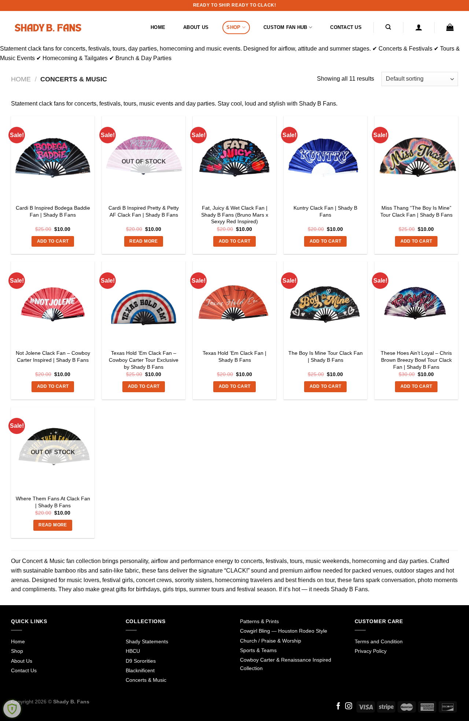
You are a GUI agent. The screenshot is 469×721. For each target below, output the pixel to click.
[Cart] (450, 27)
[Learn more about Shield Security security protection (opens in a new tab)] (12, 709)
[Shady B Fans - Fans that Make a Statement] (47, 27)
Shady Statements (147, 641)
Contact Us (346, 27)
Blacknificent (140, 670)
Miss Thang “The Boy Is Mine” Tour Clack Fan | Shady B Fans (416, 211)
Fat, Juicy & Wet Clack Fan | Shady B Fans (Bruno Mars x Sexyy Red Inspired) (234, 214)
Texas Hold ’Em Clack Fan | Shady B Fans (234, 356)
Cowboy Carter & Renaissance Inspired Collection (285, 664)
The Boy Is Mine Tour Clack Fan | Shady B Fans (325, 356)
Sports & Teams (258, 650)
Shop (233, 27)
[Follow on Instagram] (348, 706)
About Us (195, 27)
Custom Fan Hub (285, 27)
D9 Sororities (141, 661)
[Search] (388, 27)
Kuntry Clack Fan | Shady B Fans (325, 211)
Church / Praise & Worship (270, 641)
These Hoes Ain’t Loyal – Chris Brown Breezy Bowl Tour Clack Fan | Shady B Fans (416, 359)
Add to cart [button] (53, 241)
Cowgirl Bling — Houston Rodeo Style (283, 631)
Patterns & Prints (259, 621)
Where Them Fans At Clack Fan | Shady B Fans (53, 502)
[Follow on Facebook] (338, 706)
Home (158, 27)
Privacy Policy (371, 651)
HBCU (133, 651)
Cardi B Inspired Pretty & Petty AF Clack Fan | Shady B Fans (143, 211)
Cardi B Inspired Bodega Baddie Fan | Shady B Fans (53, 211)
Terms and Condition (379, 641)
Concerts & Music (146, 680)
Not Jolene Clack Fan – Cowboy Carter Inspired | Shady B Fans (53, 356)
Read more (143, 241)
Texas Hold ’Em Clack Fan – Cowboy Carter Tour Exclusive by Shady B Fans (143, 359)
